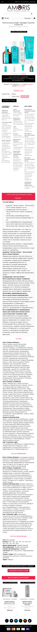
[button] (31, 13)
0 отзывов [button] (22, 74)
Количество (4, 94)
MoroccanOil (21, 86)
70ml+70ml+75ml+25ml (15, 96)
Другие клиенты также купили (18, 577)
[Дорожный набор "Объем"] (18, 47)
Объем (13, 94)
